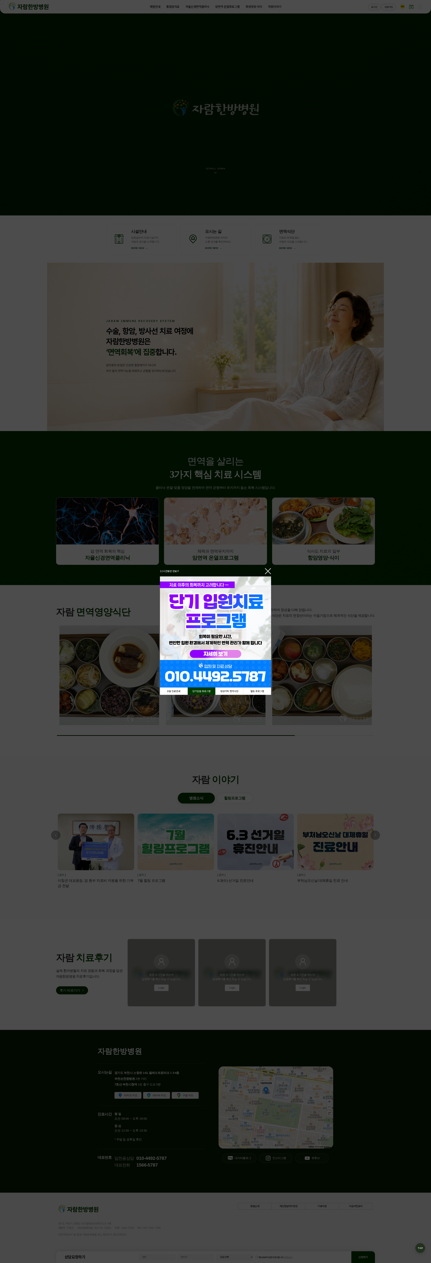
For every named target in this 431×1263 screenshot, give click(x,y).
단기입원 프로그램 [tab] (201, 691)
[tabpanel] (215, 632)
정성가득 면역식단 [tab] (229, 691)
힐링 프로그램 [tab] (257, 691)
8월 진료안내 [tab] (173, 691)
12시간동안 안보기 (169, 571)
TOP (420, 1248)
